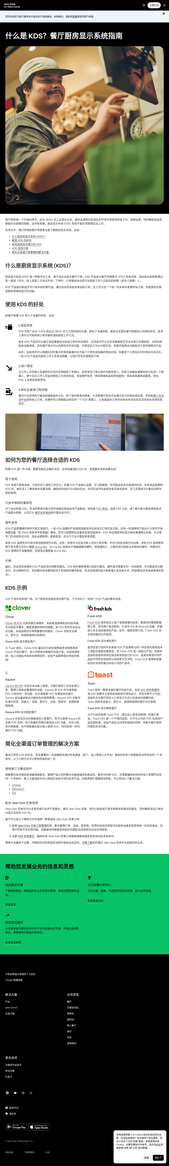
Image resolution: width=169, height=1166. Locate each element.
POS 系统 (101, 508)
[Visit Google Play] (16, 1127)
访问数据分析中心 (99, 885)
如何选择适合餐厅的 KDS (26, 244)
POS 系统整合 (26, 836)
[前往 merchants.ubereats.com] (12, 5)
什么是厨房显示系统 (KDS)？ (29, 236)
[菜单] (164, 5)
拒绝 (146, 1157)
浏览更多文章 (14, 885)
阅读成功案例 (14, 922)
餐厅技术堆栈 (43, 512)
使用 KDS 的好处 (22, 240)
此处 (158, 1144)
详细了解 (87, 842)
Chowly (16, 785)
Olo (14, 793)
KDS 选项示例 (20, 248)
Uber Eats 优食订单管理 (32, 825)
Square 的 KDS (14, 686)
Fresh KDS (93, 622)
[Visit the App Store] (39, 1127)
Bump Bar (41, 546)
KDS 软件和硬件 (149, 689)
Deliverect (18, 789)
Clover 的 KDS (13, 623)
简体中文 (13, 1107)
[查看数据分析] (89, 878)
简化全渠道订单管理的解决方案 (30, 252)
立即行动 (154, 5)
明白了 (158, 1157)
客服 (74, 16)
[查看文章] (7, 878)
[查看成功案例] (7, 915)
